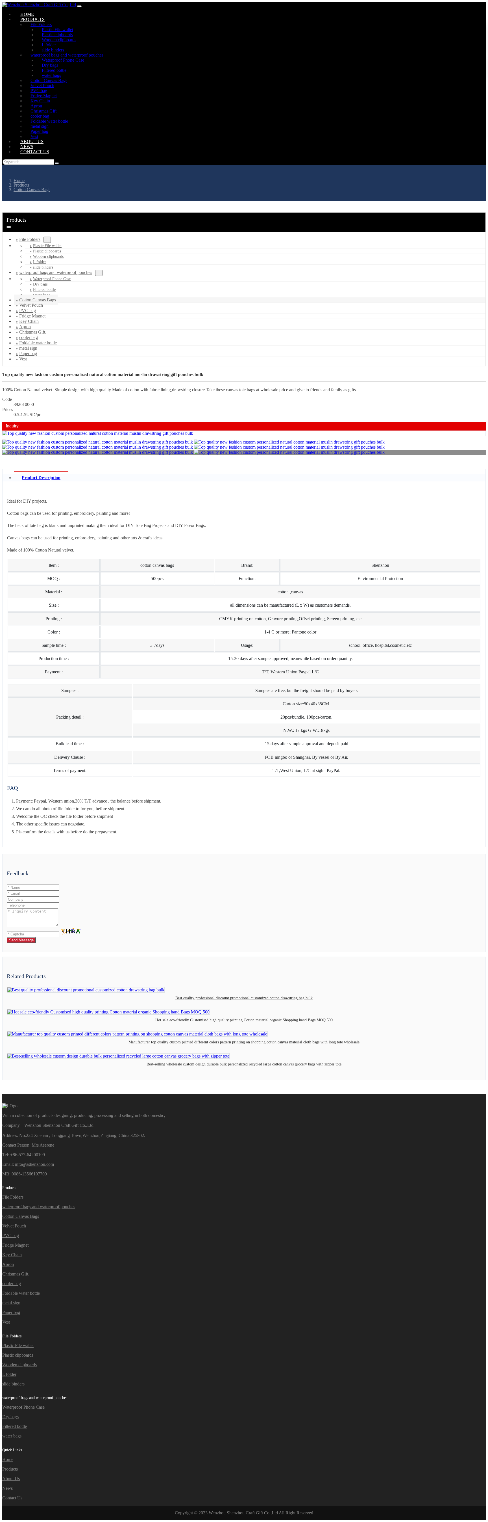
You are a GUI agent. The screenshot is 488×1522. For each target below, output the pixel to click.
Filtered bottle (44, 289)
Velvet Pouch (14, 1225)
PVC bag (10, 1235)
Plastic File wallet (47, 246)
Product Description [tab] (41, 477)
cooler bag (11, 1283)
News (7, 1488)
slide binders (13, 1384)
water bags (11, 1436)
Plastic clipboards (47, 251)
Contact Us (34, 151)
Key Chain (12, 1254)
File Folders (29, 239)
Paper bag (11, 1312)
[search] (57, 163)
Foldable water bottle (21, 1293)
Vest (23, 358)
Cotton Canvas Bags (20, 1216)
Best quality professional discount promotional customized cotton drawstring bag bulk (244, 998)
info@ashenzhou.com (34, 1164)
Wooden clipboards (48, 256)
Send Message (21, 940)
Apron (8, 1264)
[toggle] (79, 6)
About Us (11, 1478)
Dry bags (40, 284)
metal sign (11, 1302)
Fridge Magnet (15, 1245)
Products (10, 1469)
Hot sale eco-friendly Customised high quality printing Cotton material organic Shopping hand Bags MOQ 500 (244, 1020)
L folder (39, 262)
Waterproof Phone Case (52, 279)
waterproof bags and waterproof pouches (55, 272)
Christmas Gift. (15, 1274)
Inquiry (12, 425)
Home (7, 1459)
